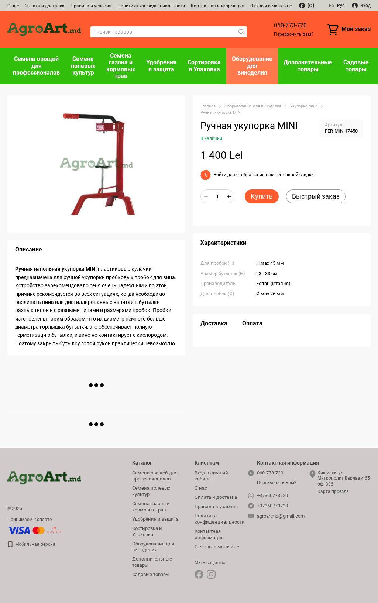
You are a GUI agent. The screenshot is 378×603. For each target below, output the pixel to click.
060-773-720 (290, 25)
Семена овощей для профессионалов (36, 65)
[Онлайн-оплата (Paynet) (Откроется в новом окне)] (34, 530)
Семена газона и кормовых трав (120, 65)
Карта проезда (333, 491)
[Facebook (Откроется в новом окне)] (302, 5)
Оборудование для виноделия (252, 65)
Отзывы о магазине (271, 5)
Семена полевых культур (83, 65)
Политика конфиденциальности (151, 5)
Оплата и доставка (45, 5)
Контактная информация (217, 5)
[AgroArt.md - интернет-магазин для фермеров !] (44, 477)
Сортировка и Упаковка (204, 65)
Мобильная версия (34, 544)
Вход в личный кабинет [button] (211, 476)
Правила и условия (91, 5)
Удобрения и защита (161, 65)
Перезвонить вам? (293, 34)
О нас (13, 5)
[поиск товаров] (241, 32)
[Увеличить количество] (229, 196)
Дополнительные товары (308, 65)
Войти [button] (220, 174)
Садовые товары (356, 65)
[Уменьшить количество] (206, 196)
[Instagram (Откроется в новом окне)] (311, 5)
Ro (331, 5)
